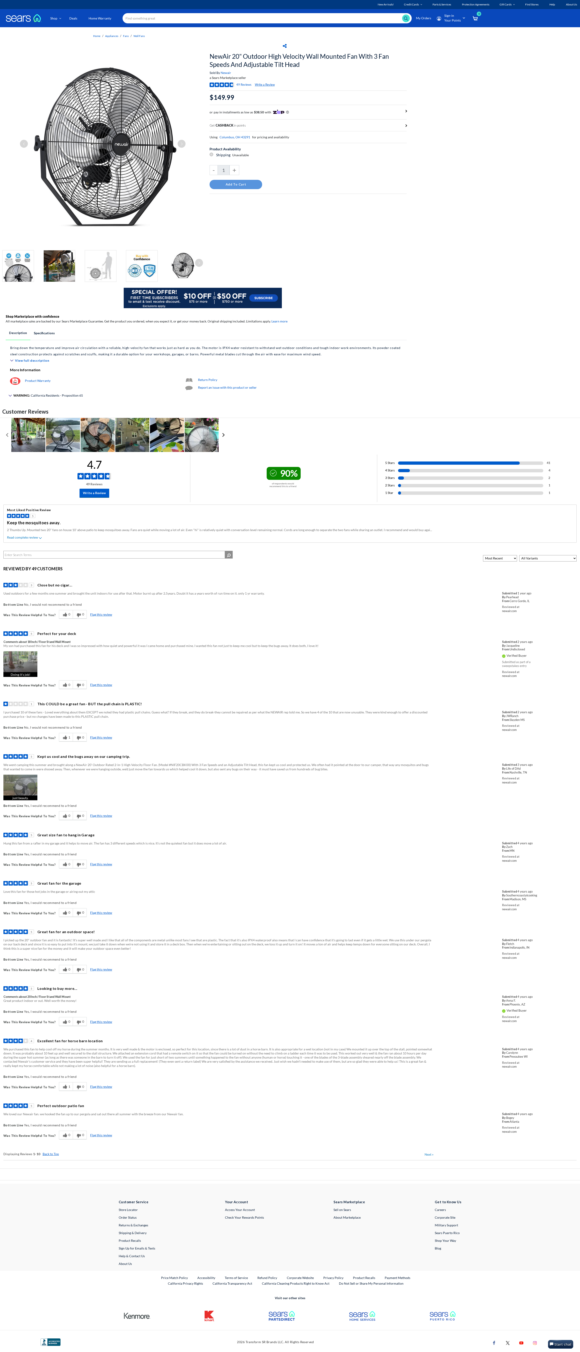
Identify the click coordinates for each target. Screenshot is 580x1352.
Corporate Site (445, 1217)
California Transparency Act (232, 1283)
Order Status (128, 1217)
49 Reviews (243, 84)
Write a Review (265, 84)
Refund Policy (267, 1278)
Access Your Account (240, 1210)
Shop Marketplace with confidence (32, 316)
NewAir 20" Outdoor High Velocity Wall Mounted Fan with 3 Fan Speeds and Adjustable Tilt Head (299, 60)
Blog (438, 1248)
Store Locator (128, 1210)
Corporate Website (300, 1278)
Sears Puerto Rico (447, 1233)
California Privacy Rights (185, 1283)
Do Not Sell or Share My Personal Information (371, 1283)
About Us (125, 1264)
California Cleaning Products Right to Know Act (295, 1283)
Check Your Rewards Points (244, 1217)
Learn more (279, 321)
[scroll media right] (223, 435)
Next (429, 1154)
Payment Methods (397, 1278)
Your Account (236, 1202)
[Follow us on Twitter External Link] (507, 1342)
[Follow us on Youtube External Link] (521, 1342)
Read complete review (22, 537)
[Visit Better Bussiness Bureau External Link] (50, 1342)
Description (18, 333)
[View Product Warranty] (15, 381)
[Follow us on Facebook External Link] (494, 1342)
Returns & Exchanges (133, 1225)
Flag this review (101, 614)
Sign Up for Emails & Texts (137, 1248)
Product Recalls (130, 1240)
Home (96, 36)
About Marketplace (347, 1217)
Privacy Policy (333, 1278)
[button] (20, 664)
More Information (25, 370)
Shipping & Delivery (133, 1233)
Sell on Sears (342, 1210)
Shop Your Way (445, 1240)
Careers (440, 1210)
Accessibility (206, 1278)
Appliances (111, 36)
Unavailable (241, 155)
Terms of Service (236, 1278)
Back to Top (51, 1154)
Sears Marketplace (349, 1202)
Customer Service (133, 1202)
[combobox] (267, 18)
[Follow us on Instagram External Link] (534, 1342)
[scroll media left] (7, 435)
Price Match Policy (174, 1278)
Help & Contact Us (132, 1256)
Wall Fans (139, 36)
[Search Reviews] (229, 555)
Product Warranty (38, 381)
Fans (126, 36)
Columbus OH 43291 (235, 137)
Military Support (446, 1225)
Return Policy (207, 380)
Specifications (44, 333)
